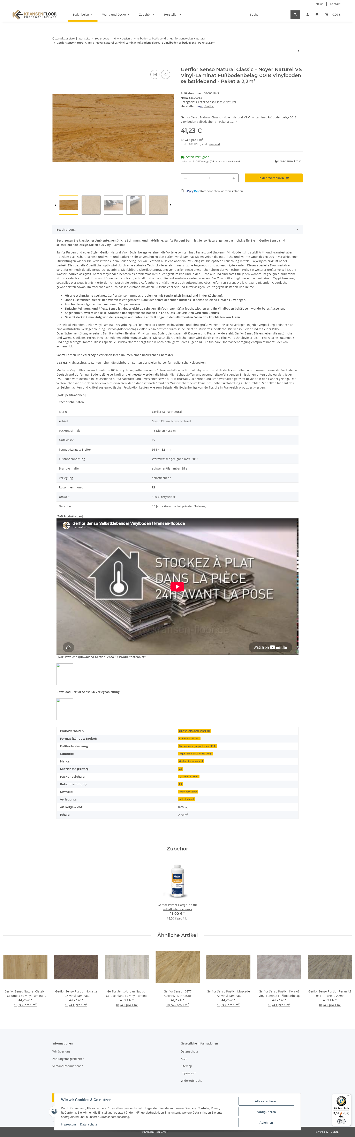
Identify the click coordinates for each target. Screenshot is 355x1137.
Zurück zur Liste (65, 38)
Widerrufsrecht (191, 1081)
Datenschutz (88, 1124)
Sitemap (186, 1066)
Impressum (68, 1124)
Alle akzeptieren (266, 1101)
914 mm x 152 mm (189, 738)
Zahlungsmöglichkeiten (68, 1059)
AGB (184, 1059)
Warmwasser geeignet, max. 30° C (197, 746)
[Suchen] (295, 14)
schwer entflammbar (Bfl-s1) (194, 730)
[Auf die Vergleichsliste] (154, 74)
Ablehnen (266, 1122)
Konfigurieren (266, 1112)
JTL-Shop (334, 1132)
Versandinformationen (67, 1066)
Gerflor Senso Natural (191, 761)
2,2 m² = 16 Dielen (188, 776)
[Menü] (348, 1096)
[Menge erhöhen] (233, 178)
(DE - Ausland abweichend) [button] (225, 161)
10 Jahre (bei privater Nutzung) (195, 753)
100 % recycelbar (188, 791)
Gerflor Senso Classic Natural (216, 102)
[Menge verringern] (185, 178)
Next (170, 205)
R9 (180, 784)
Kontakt (335, 4)
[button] (307, 14)
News (319, 4)
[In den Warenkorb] (55, 64)
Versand (214, 144)
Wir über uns (61, 1051)
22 (180, 768)
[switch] (341, 1121)
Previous (55, 205)
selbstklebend (186, 799)
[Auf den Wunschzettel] (165, 74)
